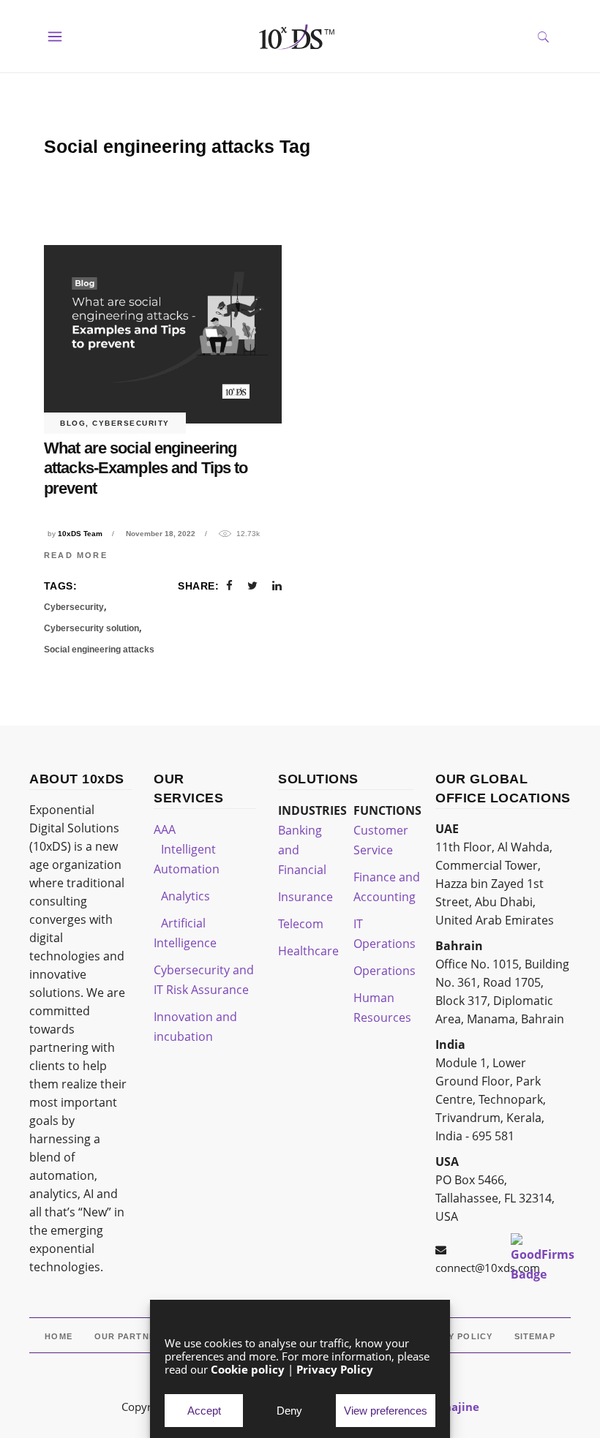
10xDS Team (80, 534)
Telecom (300, 924)
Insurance (305, 897)
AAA (165, 829)
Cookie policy (248, 1369)
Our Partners (131, 1336)
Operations (384, 971)
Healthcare (308, 951)
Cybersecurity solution (91, 628)
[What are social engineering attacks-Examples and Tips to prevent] (163, 334)
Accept (204, 1410)
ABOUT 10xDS (76, 779)
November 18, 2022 (160, 534)
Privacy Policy (334, 1369)
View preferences (385, 1410)
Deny (289, 1410)
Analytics (185, 896)
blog (73, 423)
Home (58, 1336)
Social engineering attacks (99, 649)
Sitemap (534, 1336)
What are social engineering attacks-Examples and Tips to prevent (145, 468)
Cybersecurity (131, 423)
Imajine (458, 1406)
